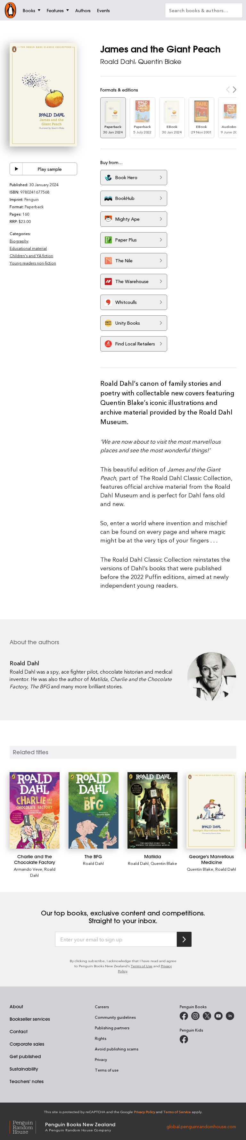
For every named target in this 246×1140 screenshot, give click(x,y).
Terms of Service (177, 1111)
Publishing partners (112, 1028)
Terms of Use (141, 966)
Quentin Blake (159, 62)
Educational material (28, 248)
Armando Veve (28, 869)
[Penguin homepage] (10, 10)
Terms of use (107, 1070)
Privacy (101, 1059)
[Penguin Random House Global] (27, 1126)
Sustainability (24, 1069)
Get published (25, 1056)
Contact (19, 1031)
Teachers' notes (27, 1081)
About (16, 1006)
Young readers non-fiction (33, 263)
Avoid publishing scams (116, 1049)
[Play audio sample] (16, 169)
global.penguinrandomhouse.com (201, 1126)
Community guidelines (115, 1017)
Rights (100, 1038)
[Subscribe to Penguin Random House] (184, 939)
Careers (102, 1006)
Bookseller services (30, 1019)
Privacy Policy (144, 1111)
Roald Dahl (117, 62)
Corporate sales (27, 1044)
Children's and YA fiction (31, 255)
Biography (19, 241)
